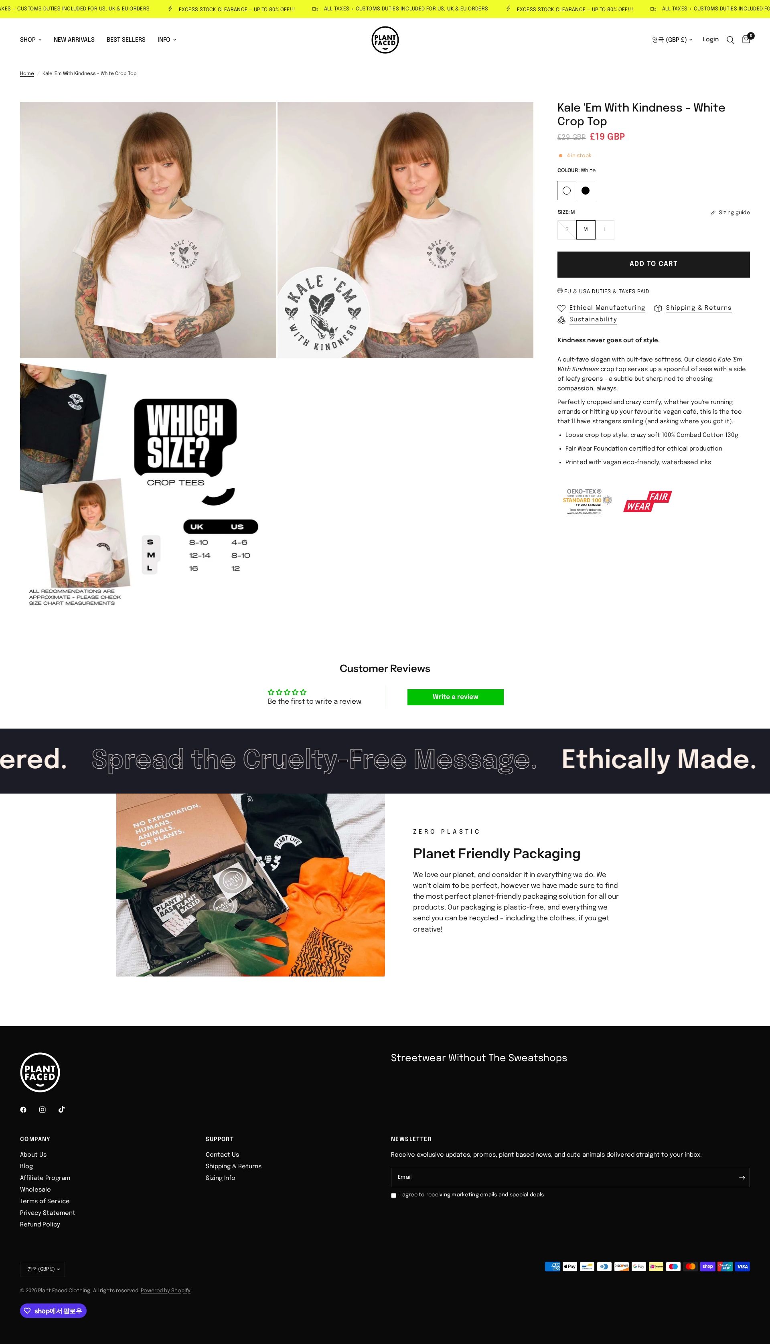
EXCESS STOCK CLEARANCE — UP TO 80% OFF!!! (212, 9)
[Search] (730, 40)
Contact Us (222, 1155)
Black (585, 190)
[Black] (585, 189)
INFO (164, 40)
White (566, 190)
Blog (26, 1166)
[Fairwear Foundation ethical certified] (648, 501)
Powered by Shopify (165, 1290)
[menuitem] (34, 40)
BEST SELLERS (126, 40)
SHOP (28, 40)
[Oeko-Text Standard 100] (587, 501)
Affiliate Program (45, 1178)
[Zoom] (259, 118)
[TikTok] (67, 1109)
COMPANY (35, 1139)
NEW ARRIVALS (74, 40)
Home (27, 73)
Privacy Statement (47, 1213)
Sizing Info (220, 1178)
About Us (33, 1155)
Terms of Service (45, 1201)
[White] (566, 189)
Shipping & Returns (233, 1166)
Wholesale (35, 1190)
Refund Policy (40, 1225)
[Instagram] (48, 1110)
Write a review (455, 697)
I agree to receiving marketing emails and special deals (471, 1195)
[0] (744, 40)
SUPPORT (220, 1139)
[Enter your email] (742, 1177)
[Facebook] (29, 1110)
